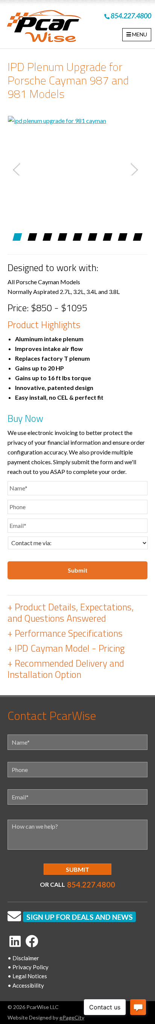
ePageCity (71, 1017)
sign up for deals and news (79, 917)
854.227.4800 (130, 16)
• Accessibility (26, 985)
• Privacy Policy (28, 967)
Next (137, 168)
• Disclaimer (23, 958)
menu (139, 34)
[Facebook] (32, 941)
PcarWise (44, 27)
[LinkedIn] (15, 941)
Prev (18, 168)
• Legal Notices (27, 976)
